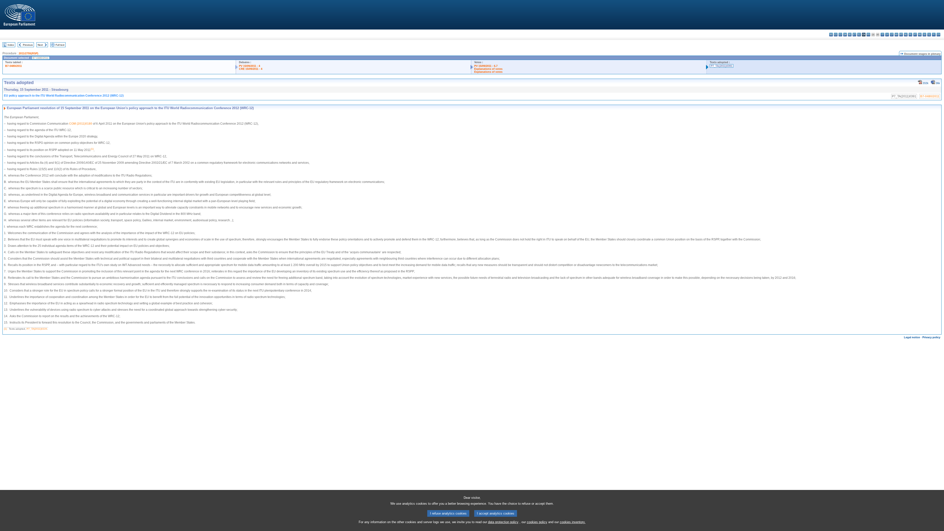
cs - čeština (840, 34)
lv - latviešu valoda (887, 34)
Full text (60, 45)
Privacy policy (931, 337)
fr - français (868, 34)
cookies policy (537, 522)
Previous (28, 45)
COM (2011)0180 (80, 123)
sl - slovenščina (929, 34)
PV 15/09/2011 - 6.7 (486, 65)
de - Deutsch (850, 34)
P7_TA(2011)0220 (37, 328)
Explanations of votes (488, 68)
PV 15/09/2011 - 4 (249, 65)
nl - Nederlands (906, 34)
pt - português (915, 34)
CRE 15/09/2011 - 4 (250, 68)
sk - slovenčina (924, 34)
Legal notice (912, 337)
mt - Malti (901, 34)
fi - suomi (934, 34)
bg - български (831, 34)
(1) (5, 328)
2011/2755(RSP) (28, 53)
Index (11, 45)
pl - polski (910, 34)
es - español (836, 34)
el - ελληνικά (859, 34)
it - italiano (882, 34)
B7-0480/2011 (13, 65)
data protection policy (503, 522)
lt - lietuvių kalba (892, 34)
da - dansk (845, 34)
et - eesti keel (854, 34)
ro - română (920, 34)
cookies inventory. (573, 522)
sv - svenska (938, 34)
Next (40, 45)
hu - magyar (896, 34)
